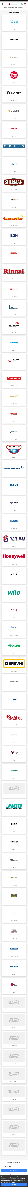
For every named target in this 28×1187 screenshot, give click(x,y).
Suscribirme (14, 1170)
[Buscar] (25, 7)
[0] (25, 4)
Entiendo (14, 1184)
